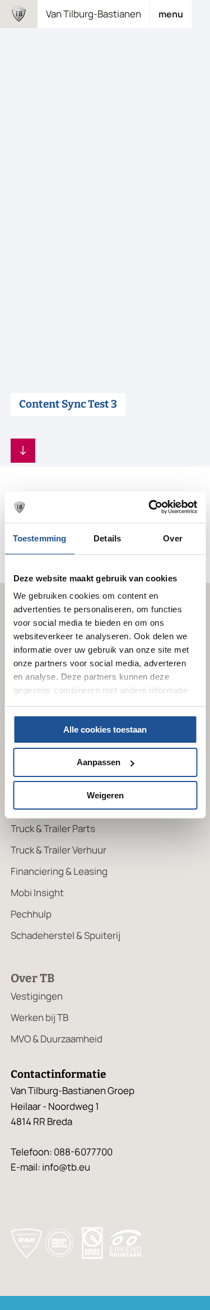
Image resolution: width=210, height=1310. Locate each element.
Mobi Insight (37, 892)
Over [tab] (172, 538)
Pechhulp (31, 913)
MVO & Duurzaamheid (56, 1038)
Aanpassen (98, 762)
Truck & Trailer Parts (53, 828)
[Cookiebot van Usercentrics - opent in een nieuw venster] (149, 507)
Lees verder (23, 451)
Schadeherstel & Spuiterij (65, 935)
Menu (170, 14)
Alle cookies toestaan (105, 729)
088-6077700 (83, 1151)
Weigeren (105, 795)
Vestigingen (37, 996)
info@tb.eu (66, 1166)
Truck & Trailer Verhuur (58, 849)
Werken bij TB (39, 1017)
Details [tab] (107, 538)
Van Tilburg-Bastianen (93, 13)
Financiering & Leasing (59, 871)
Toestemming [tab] (39, 538)
